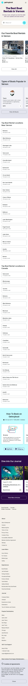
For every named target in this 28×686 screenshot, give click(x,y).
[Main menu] (26, 2)
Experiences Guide (6, 602)
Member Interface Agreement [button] (9, 540)
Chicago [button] (4, 630)
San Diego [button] (4, 622)
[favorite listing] (23, 56)
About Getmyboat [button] (6, 522)
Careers (4, 525)
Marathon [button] (4, 640)
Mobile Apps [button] (5, 558)
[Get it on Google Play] (19, 449)
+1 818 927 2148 (5, 651)
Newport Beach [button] (5, 627)
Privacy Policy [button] (5, 532)
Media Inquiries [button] (5, 527)
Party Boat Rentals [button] (6, 589)
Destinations (4, 604)
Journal (4, 593)
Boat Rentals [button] (5, 568)
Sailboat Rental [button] (5, 584)
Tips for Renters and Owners (8, 607)
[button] (13, 48)
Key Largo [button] (4, 635)
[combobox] (11, 23)
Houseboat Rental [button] (6, 576)
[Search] (24, 22)
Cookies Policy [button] (5, 535)
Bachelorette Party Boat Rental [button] (9, 586)
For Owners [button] (4, 555)
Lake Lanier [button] (4, 617)
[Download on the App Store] (8, 449)
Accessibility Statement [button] (7, 537)
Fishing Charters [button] (5, 573)
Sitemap (4, 542)
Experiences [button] (5, 565)
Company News (5, 597)
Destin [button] (3, 637)
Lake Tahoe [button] (4, 620)
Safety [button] (3, 560)
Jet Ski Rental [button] (5, 571)
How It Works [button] (5, 553)
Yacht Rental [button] (5, 581)
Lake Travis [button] (4, 625)
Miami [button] (3, 615)
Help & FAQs (5, 648)
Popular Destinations (8, 611)
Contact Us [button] (4, 545)
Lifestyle (4, 599)
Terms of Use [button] (17, 669)
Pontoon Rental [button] (5, 579)
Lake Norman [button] (5, 632)
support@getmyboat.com (8, 653)
